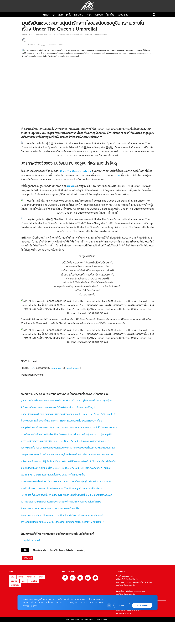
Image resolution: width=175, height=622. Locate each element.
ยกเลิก (121, 605)
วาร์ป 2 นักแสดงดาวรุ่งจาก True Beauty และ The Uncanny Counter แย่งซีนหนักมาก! (62, 488)
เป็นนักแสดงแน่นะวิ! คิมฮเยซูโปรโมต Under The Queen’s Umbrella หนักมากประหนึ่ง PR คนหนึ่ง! (66, 468)
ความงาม (78, 15)
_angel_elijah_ (72, 368)
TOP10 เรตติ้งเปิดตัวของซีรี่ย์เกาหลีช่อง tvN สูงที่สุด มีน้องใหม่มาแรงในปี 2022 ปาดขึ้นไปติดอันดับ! (66, 495)
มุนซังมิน (80, 550)
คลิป (60, 15)
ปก (54, 15)
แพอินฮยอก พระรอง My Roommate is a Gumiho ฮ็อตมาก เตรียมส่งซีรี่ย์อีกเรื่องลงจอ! (62, 515)
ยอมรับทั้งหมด (142, 605)
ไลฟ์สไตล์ (110, 15)
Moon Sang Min (39, 550)
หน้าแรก (45, 15)
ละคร (24, 581)
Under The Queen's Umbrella (61, 550)
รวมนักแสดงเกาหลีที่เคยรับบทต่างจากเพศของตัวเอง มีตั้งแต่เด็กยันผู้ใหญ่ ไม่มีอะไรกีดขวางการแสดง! (66, 481)
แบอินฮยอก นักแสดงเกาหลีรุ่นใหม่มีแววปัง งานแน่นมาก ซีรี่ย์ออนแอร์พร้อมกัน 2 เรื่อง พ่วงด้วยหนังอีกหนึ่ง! (68, 461)
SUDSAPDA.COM (33, 44)
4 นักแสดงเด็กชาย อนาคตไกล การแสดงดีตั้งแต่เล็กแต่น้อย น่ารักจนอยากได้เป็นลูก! (58, 407)
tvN (118, 175)
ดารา (88, 15)
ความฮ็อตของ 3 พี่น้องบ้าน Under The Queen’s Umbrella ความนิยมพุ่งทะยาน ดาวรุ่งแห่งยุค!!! (66, 434)
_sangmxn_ (56, 368)
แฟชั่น (68, 15)
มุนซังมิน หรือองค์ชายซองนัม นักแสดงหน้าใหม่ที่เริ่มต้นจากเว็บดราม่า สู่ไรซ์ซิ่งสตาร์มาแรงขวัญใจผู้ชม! (66, 400)
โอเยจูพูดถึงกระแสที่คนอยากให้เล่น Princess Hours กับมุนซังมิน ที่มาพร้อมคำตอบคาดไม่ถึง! (62, 421)
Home (24, 34)
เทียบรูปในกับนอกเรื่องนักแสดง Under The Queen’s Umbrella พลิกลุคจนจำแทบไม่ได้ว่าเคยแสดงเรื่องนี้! (69, 427)
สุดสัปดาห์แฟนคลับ (32, 540)
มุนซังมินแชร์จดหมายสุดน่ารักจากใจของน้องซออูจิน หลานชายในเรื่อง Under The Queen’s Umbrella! (71, 34)
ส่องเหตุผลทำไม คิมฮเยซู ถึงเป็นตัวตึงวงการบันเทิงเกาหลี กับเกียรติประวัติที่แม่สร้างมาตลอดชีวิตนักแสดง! (68, 448)
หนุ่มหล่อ (99, 15)
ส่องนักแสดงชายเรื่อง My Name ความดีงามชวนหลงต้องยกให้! (50, 508)
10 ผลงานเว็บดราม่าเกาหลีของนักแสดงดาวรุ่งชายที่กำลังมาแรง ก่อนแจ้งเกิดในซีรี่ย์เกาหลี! (61, 502)
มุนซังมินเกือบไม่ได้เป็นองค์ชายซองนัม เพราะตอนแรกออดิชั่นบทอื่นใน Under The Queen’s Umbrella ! (68, 414)
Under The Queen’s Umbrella (75, 171)
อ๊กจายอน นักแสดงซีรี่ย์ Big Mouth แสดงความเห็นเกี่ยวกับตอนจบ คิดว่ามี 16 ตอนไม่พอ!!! (62, 522)
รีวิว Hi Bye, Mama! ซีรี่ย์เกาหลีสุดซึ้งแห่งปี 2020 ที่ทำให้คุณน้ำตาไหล (53, 475)
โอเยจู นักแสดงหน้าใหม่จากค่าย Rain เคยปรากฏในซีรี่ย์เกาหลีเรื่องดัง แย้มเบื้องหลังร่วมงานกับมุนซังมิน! (67, 454)
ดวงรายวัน (123, 15)
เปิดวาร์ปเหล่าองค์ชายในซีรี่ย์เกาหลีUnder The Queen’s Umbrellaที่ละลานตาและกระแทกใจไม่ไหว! (65, 441)
